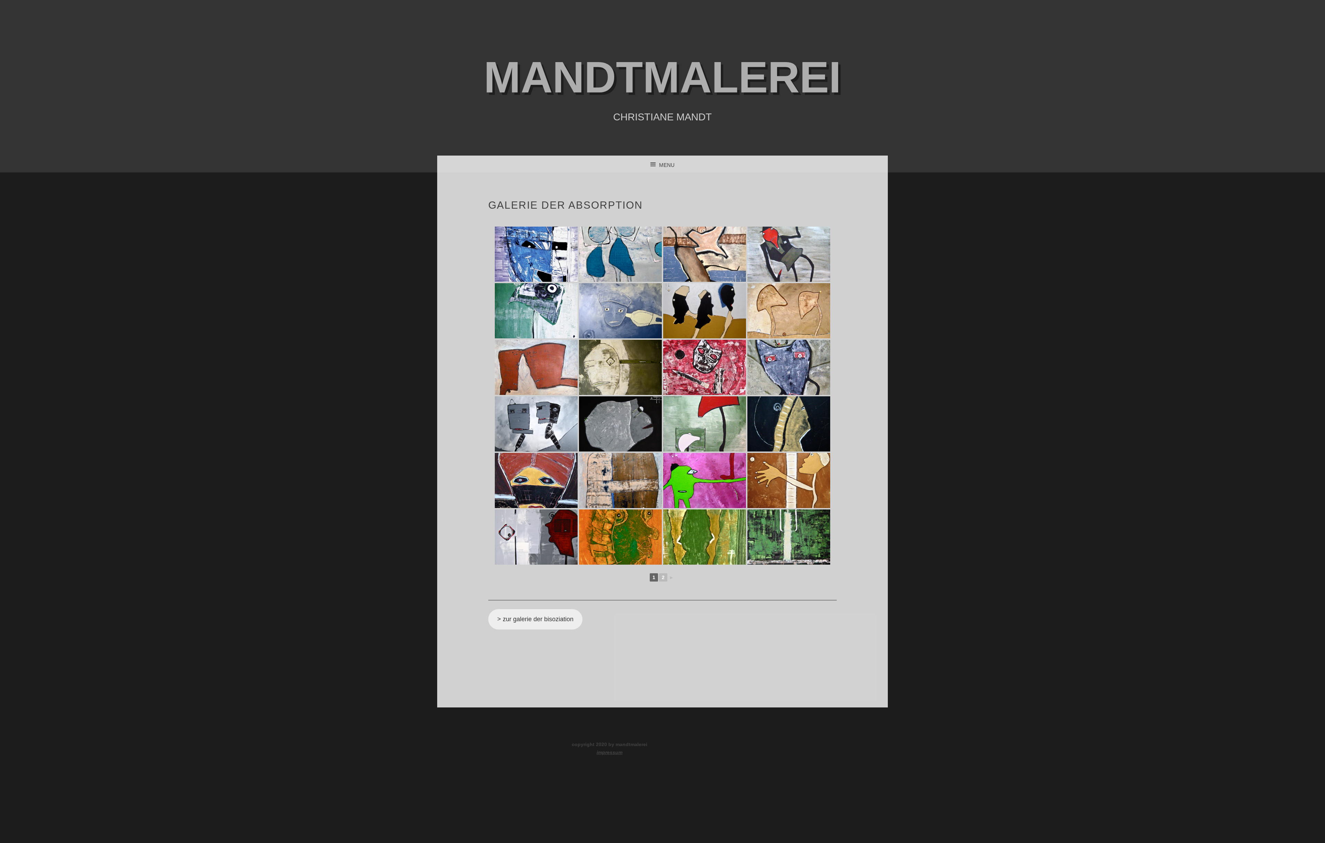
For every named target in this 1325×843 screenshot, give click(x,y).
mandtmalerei (662, 77)
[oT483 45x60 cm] (620, 480)
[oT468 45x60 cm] (704, 254)
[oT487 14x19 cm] (620, 537)
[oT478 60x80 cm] (536, 424)
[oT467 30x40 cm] (620, 254)
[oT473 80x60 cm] (788, 310)
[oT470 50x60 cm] (536, 310)
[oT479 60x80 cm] (620, 424)
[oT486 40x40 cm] (536, 537)
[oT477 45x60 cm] (788, 367)
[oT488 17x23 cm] (704, 537)
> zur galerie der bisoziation (535, 619)
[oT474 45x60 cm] (536, 367)
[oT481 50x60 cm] (788, 424)
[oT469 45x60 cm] (788, 254)
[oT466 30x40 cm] (536, 254)
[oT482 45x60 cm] (536, 480)
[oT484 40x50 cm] (704, 480)
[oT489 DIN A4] (788, 537)
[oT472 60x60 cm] (704, 310)
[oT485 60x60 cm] (788, 480)
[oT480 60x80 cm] (704, 424)
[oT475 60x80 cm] (620, 367)
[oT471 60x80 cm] (620, 310)
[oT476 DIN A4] (704, 367)
